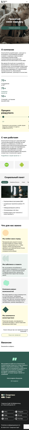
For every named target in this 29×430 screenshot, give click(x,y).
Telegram (20, 411)
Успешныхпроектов (4, 92)
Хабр (5, 415)
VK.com (20, 415)
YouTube (20, 418)
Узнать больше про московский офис (15, 210)
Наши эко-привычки (14, 335)
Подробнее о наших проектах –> (11, 155)
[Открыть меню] (27, 2)
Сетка (6, 418)
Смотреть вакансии (14, 28)
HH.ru (5, 411)
